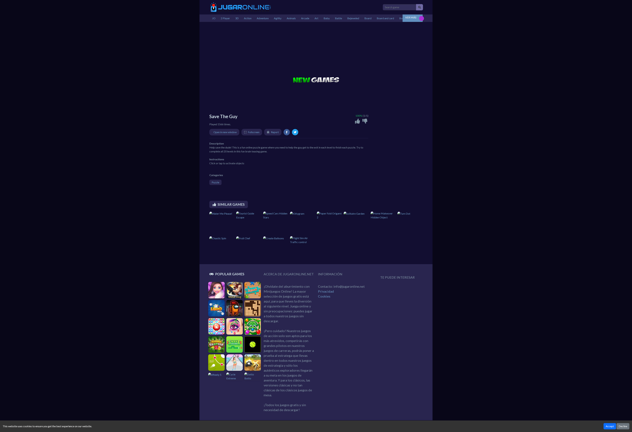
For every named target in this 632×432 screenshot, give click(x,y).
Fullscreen (253, 132)
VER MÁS (410, 17)
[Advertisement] (316, 50)
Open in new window (225, 132)
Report (275, 132)
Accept (610, 426)
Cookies (324, 296)
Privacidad (326, 291)
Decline (623, 426)
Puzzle (215, 182)
